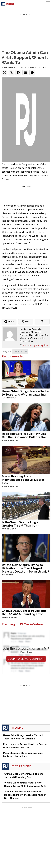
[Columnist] (11, 334)
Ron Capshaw (8, 67)
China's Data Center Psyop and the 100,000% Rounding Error (24, 612)
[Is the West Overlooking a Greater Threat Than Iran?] (26, 505)
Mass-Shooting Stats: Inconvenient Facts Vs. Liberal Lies (23, 480)
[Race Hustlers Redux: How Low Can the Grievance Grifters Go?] (26, 416)
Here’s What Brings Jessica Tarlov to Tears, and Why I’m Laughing (25, 392)
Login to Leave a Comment (26, 659)
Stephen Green (9, 617)
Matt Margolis (9, 398)
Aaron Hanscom (9, 529)
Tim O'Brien (7, 575)
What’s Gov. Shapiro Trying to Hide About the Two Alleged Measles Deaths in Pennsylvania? (25, 568)
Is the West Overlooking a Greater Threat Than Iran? (20, 523)
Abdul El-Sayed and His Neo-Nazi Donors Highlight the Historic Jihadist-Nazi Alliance (25, 795)
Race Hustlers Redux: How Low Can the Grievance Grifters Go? (24, 435)
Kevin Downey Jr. (10, 440)
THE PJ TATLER (20, 351)
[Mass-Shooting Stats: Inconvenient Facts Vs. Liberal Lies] (26, 459)
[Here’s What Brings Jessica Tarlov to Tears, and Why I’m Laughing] (26, 374)
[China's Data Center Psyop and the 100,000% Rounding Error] (26, 593)
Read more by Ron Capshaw (35, 345)
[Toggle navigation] (48, 3)
